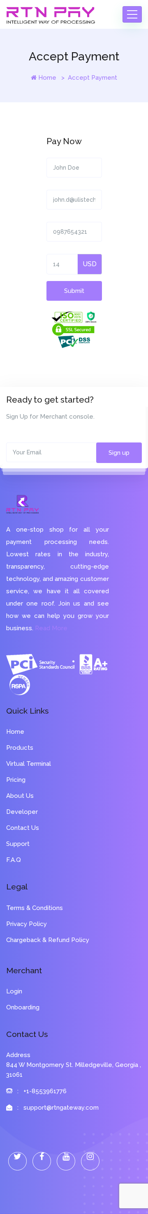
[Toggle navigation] (132, 14)
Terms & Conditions (34, 908)
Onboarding (22, 1007)
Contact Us (22, 828)
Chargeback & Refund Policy (47, 940)
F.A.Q (13, 860)
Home (47, 77)
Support (18, 844)
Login (14, 991)
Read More (51, 628)
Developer (22, 811)
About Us (20, 795)
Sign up (119, 452)
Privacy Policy (26, 924)
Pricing (15, 779)
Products (19, 747)
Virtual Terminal (28, 763)
